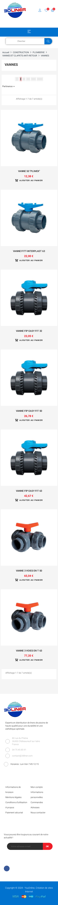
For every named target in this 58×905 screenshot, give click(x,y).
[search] (48, 41)
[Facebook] (7, 868)
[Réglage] (39, 10)
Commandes (37, 802)
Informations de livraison (13, 790)
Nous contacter (38, 812)
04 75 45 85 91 (19, 749)
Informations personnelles (37, 795)
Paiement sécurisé (14, 812)
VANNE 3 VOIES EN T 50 (29, 571)
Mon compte (37, 787)
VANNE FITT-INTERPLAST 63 (29, 251)
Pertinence (7, 86)
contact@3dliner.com (22, 755)
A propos (9, 807)
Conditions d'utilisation (16, 802)
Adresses (35, 807)
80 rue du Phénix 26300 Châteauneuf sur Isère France (26, 741)
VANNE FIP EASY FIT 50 (29, 411)
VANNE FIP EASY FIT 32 (29, 331)
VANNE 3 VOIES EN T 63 (29, 650)
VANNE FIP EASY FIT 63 (29, 491)
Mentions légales (13, 797)
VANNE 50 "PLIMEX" (29, 171)
